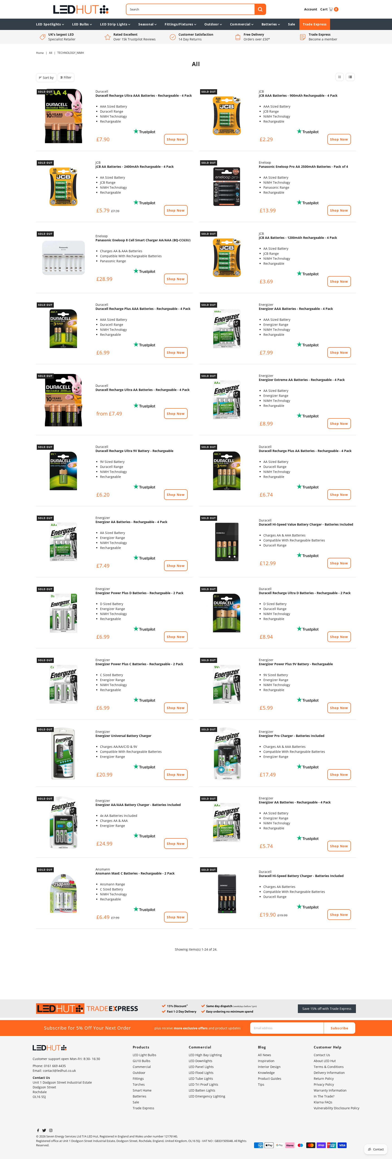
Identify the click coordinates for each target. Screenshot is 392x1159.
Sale (291, 24)
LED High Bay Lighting (205, 1055)
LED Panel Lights (201, 1067)
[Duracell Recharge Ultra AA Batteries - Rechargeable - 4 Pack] (63, 400)
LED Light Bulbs (144, 1055)
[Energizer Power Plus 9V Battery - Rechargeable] (226, 684)
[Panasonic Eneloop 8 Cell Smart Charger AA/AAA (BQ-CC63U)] (63, 258)
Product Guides (269, 1078)
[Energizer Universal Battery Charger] (63, 753)
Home (40, 53)
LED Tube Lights (201, 1078)
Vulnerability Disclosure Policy (336, 1108)
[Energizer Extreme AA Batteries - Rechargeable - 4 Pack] (226, 400)
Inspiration (266, 1061)
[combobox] (196, 9)
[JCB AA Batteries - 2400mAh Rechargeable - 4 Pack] (63, 187)
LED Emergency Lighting (207, 1096)
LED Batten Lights (202, 1090)
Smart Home (142, 1090)
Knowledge (266, 1072)
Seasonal (146, 24)
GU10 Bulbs (141, 1061)
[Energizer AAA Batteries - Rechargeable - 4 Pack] (226, 329)
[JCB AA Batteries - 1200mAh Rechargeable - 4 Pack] (226, 258)
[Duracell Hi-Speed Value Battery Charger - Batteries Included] (226, 542)
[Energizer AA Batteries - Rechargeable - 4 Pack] (63, 542)
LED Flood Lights (201, 1072)
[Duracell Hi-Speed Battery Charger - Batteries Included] (226, 894)
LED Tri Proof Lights (203, 1084)
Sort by (48, 77)
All (50, 53)
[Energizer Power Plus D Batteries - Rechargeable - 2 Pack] (63, 613)
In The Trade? (324, 1096)
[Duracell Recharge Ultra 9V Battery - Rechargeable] (63, 471)
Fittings (138, 1078)
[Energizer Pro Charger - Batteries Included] (226, 753)
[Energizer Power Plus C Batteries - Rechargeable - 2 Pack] (63, 684)
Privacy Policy (324, 1084)
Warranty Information (330, 1090)
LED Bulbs (80, 24)
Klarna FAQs (323, 1102)
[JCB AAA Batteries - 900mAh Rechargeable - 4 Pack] (226, 116)
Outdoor (211, 24)
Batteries (269, 24)
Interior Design (269, 1067)
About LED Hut (325, 1061)
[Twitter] (44, 1130)
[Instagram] (50, 1130)
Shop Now (176, 139)
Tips (261, 1084)
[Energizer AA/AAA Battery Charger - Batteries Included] (63, 823)
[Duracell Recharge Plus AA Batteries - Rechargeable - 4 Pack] (226, 471)
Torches (139, 1084)
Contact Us (322, 1055)
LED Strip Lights (113, 24)
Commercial (240, 24)
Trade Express (315, 24)
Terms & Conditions (329, 1067)
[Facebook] (38, 1130)
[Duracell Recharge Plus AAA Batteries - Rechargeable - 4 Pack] (63, 329)
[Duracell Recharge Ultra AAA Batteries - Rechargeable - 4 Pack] (63, 116)
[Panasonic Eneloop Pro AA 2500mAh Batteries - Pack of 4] (226, 187)
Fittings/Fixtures (179, 24)
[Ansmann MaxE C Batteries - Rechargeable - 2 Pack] (63, 894)
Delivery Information (329, 1072)
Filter (67, 77)
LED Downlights (200, 1061)
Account (310, 9)
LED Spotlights (48, 24)
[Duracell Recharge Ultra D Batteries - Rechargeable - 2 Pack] (226, 613)
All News (264, 1055)
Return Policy (324, 1078)
